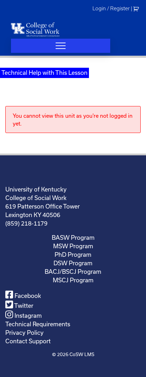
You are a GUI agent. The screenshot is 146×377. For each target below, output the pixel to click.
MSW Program (73, 246)
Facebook (27, 295)
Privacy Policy (24, 332)
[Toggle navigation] (60, 46)
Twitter (23, 305)
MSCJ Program (73, 280)
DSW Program (73, 263)
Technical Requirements (37, 324)
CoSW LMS (81, 354)
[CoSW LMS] (35, 29)
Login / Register (111, 8)
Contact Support (28, 341)
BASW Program (73, 237)
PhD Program (73, 254)
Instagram (27, 315)
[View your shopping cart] (137, 8)
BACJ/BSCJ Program (73, 271)
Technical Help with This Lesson (44, 72)
